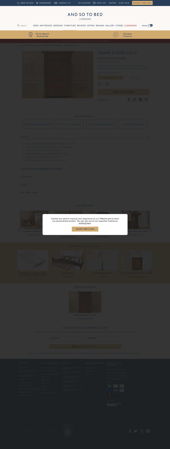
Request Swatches (142, 3)
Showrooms (45, 3)
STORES (119, 25)
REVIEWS (81, 25)
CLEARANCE (130, 25)
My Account (84, 3)
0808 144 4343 (27, 3)
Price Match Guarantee (42, 35)
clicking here (85, 223)
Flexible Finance (127, 35)
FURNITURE (70, 25)
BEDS (36, 25)
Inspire (112, 3)
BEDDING (58, 25)
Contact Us (64, 3)
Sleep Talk (124, 3)
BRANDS (100, 25)
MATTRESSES (46, 25)
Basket (147, 25)
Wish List (101, 3)
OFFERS (91, 25)
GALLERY (109, 25)
